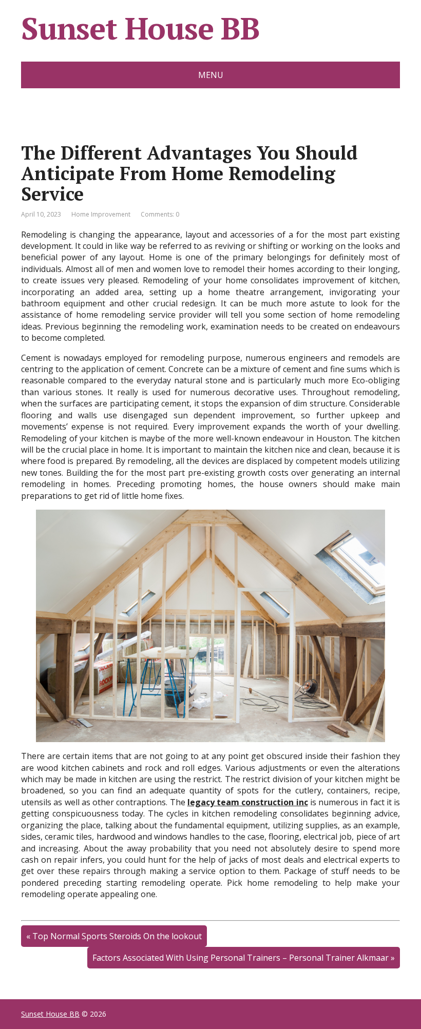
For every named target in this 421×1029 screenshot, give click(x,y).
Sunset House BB (140, 28)
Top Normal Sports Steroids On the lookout (117, 936)
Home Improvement (100, 214)
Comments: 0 (160, 214)
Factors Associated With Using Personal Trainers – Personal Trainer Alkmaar (240, 957)
